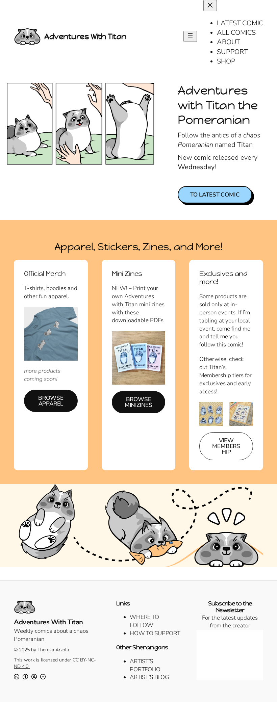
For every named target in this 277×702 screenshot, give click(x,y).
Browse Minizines (138, 402)
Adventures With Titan (85, 36)
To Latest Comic (215, 195)
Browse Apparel (51, 401)
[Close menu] (210, 5)
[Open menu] (190, 36)
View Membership (226, 446)
